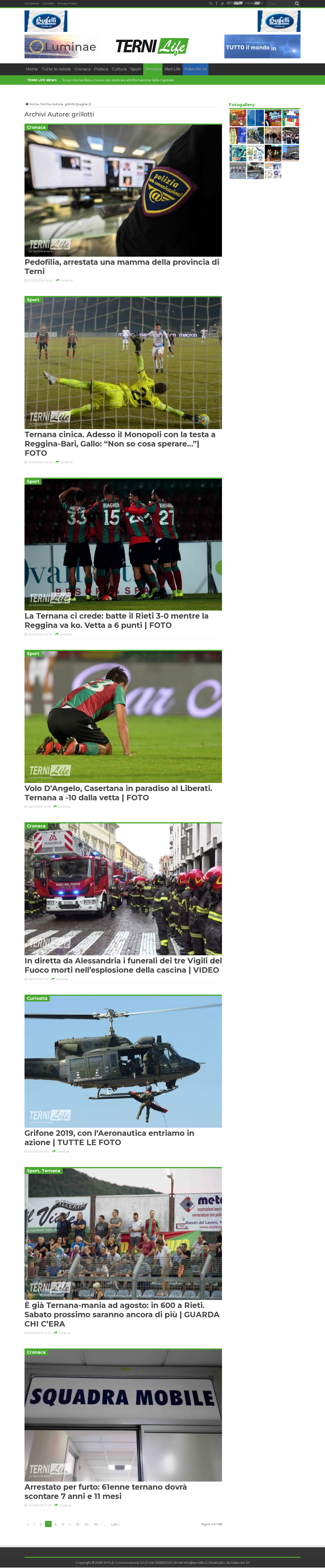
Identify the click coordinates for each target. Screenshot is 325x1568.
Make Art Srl (240, 1562)
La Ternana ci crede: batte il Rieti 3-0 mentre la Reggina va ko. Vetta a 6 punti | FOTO (117, 620)
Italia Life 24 (195, 69)
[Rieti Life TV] (234, 3)
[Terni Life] (152, 55)
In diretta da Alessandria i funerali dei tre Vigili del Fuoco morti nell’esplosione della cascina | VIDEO (123, 965)
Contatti (48, 3)
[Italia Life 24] (254, 3)
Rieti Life (173, 69)
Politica (101, 69)
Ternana (153, 69)
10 (77, 1524)
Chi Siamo (32, 3)
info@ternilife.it (195, 1562)
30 (96, 1524)
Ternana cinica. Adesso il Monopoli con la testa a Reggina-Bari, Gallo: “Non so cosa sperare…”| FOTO (120, 444)
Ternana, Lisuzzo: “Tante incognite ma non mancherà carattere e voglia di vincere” (125, 80)
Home (32, 69)
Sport (135, 69)
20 (87, 1524)
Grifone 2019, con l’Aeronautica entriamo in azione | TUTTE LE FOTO (109, 1137)
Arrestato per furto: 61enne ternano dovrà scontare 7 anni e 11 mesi (106, 1491)
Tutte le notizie (56, 69)
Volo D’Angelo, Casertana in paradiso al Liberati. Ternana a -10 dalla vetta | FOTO (118, 793)
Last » (115, 1524)
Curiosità (37, 998)
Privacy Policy (67, 3)
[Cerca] (296, 3)
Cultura (119, 69)
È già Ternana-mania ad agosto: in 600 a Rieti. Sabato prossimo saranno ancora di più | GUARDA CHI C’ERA (122, 1314)
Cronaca (82, 69)
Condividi (66, 280)
